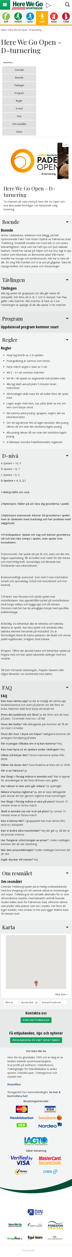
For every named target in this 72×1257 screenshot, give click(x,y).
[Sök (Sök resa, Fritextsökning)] (67, 5)
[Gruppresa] (14, 1238)
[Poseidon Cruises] (55, 1225)
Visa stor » (61, 994)
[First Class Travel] (35, 1225)
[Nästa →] (64, 161)
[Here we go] (14, 1225)
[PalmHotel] (55, 1238)
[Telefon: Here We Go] (58, 4)
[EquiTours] (35, 1238)
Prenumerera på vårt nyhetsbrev (36, 1040)
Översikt (19, 69)
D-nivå (19, 108)
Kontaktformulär (36, 1020)
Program (19, 93)
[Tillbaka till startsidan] (27, 5)
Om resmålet (19, 124)
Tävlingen (19, 85)
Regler (19, 100)
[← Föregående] (7, 161)
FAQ (19, 116)
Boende (19, 77)
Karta (19, 131)
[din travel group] (35, 1212)
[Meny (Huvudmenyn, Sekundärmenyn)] (5, 5)
